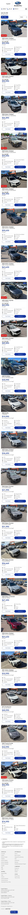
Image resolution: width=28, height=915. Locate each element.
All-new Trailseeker (4, 862)
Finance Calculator (4, 878)
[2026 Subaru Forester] (14, 328)
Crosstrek (3, 853)
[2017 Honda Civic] (14, 696)
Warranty (16, 862)
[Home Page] (14, 4)
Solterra (2, 855)
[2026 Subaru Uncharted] (14, 586)
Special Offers (4, 873)
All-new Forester (4, 857)
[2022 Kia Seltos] (14, 366)
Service (16, 853)
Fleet (2, 875)
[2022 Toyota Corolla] (14, 733)
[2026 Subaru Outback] (14, 66)
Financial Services (4, 880)
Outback (2, 858)
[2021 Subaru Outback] (14, 660)
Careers (16, 871)
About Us (16, 870)
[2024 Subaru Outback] (14, 440)
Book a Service (17, 855)
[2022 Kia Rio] (14, 403)
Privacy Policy (17, 876)
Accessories (17, 860)
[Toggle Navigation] (26, 9)
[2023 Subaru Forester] (14, 513)
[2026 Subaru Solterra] (14, 808)
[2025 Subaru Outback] (14, 28)
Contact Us (20, 54)
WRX (2, 869)
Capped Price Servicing (19, 857)
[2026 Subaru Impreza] (14, 290)
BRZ (2, 867)
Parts (16, 858)
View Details (7, 54)
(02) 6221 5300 (6, 891)
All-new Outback (4, 860)
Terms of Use (17, 877)
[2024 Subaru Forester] (14, 476)
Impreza (2, 865)
